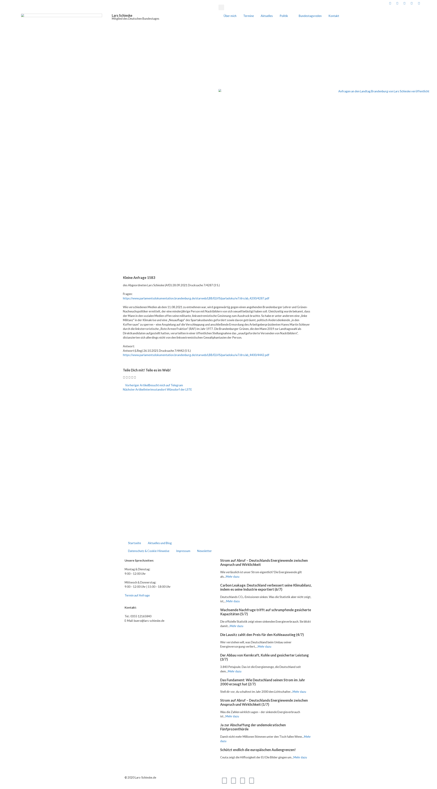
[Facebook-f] (224, 780)
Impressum (183, 551)
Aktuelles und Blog (160, 543)
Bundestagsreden (310, 16)
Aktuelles (267, 16)
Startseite (134, 543)
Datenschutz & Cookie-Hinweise (148, 551)
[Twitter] (233, 780)
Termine (248, 16)
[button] (221, 7)
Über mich (230, 16)
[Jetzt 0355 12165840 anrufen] (426, 3)
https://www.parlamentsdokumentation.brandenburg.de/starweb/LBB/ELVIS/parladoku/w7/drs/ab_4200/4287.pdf (196, 298)
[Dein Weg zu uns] (433, 3)
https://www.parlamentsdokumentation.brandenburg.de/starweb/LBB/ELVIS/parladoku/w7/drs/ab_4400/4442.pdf (196, 355)
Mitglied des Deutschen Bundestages (135, 18)
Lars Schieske (122, 15)
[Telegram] (242, 780)
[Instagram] (251, 780)
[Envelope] (260, 780)
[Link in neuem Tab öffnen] (389, 3)
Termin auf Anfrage (137, 595)
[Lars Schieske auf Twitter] (397, 3)
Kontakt (333, 16)
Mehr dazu (232, 576)
